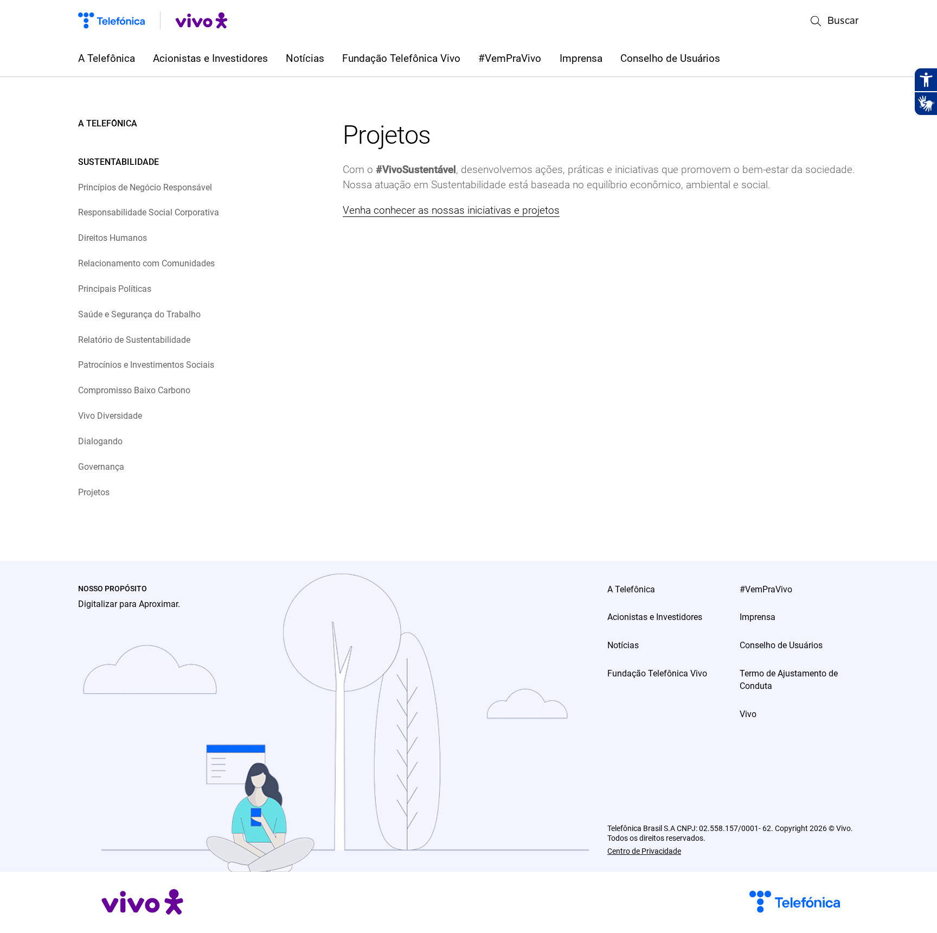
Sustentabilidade (118, 162)
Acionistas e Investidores (210, 59)
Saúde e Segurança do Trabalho (139, 314)
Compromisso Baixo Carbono (134, 390)
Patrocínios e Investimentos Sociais (146, 365)
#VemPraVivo (509, 59)
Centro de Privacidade (644, 851)
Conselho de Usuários (670, 59)
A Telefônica (106, 59)
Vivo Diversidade (110, 416)
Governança (101, 467)
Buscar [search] (843, 20)
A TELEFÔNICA (107, 123)
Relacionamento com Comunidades (146, 263)
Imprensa (581, 59)
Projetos (94, 492)
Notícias (305, 59)
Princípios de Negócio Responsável (145, 187)
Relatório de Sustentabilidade (134, 340)
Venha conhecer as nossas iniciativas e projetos (451, 210)
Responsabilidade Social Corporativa (148, 212)
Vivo (748, 714)
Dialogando (100, 441)
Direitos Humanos (112, 238)
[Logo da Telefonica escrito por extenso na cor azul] (111, 20)
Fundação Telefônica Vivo (401, 59)
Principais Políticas (114, 289)
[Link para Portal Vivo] (201, 20)
